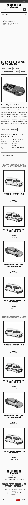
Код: (16, 68)
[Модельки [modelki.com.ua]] (14, 6)
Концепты (14, 129)
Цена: (5, 155)
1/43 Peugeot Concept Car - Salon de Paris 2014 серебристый (14, 265)
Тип (2, 139)
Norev (17, 71)
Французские (5, 129)
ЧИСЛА (17, 499)
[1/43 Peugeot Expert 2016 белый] (14, 181)
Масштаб (3, 141)
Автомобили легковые (7, 71)
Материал (4, 143)
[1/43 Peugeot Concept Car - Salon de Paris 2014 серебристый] (14, 252)
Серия (2, 148)
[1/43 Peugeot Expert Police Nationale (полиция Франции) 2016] (14, 216)
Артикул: (6, 68)
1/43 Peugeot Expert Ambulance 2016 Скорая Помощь (14, 301)
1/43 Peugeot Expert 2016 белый (14, 194)
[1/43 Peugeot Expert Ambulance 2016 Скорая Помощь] (14, 287)
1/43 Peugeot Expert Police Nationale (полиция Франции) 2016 (14, 230)
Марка (3, 150)
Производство (5, 145)
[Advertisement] (14, 43)
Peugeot (23, 71)
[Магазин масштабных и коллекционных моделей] (14, 472)
